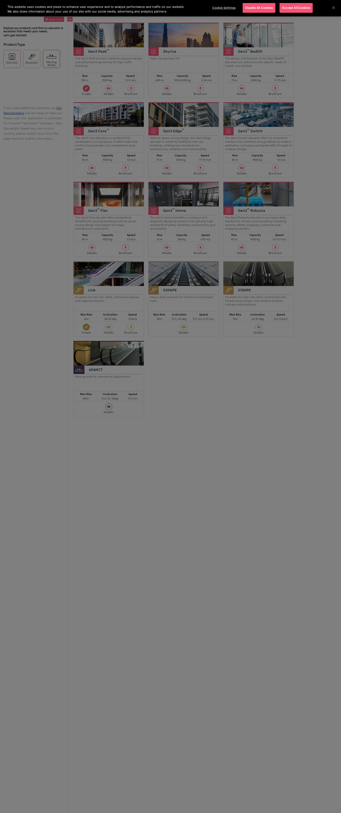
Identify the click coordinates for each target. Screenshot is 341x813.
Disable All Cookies (259, 8)
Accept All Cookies (296, 8)
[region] (170, 8)
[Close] (333, 8)
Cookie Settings (224, 8)
